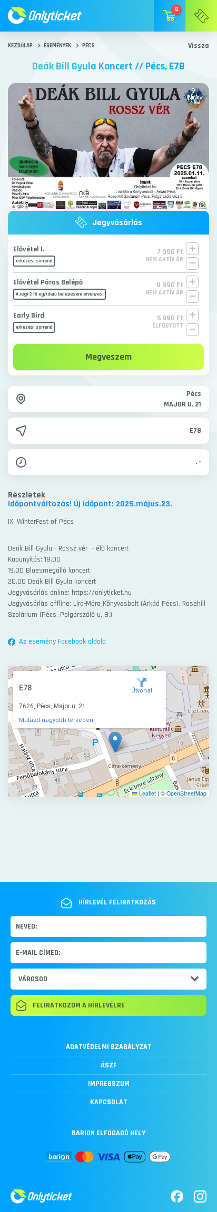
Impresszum (109, 1083)
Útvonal (141, 690)
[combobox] (108, 979)
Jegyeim (201, 16)
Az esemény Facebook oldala (62, 641)
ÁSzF (109, 1065)
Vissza (198, 45)
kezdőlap (20, 45)
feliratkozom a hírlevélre (79, 1005)
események (57, 45)
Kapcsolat (108, 1102)
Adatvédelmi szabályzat (109, 1047)
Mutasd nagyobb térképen (56, 720)
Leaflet (146, 793)
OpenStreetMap (186, 793)
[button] (115, 742)
